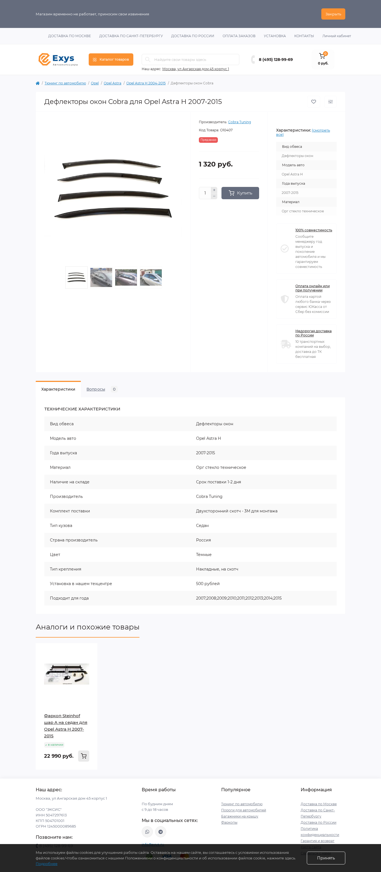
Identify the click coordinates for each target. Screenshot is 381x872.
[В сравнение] (330, 102)
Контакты (304, 36)
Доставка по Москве (69, 36)
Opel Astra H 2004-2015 (146, 83)
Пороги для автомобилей (243, 810)
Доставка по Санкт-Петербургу (131, 36)
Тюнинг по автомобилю (65, 83)
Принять (326, 858)
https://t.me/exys (160, 831)
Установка (275, 36)
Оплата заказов (239, 36)
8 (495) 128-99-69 (276, 59)
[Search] (148, 59)
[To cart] (83, 756)
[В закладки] (313, 102)
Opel (95, 83)
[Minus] (214, 196)
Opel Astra (112, 83)
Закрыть (333, 14)
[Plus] (214, 190)
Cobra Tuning (239, 122)
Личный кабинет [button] (336, 36)
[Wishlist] (89, 662)
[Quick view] (89, 651)
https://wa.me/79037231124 (147, 831)
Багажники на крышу (239, 816)
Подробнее (46, 863)
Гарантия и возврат (317, 841)
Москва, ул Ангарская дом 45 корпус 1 (195, 69)
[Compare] (89, 673)
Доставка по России (192, 36)
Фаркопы (229, 822)
